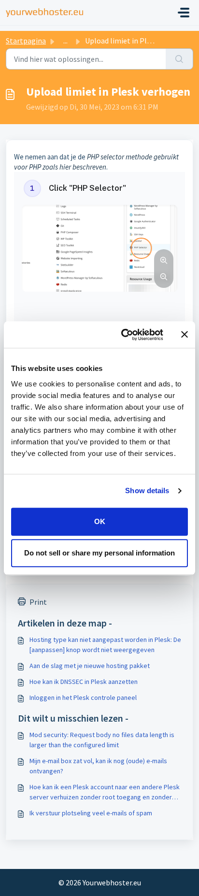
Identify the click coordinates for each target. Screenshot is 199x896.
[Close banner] (184, 334)
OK (99, 521)
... (65, 40)
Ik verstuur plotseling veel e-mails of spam (90, 813)
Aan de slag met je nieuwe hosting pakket (89, 665)
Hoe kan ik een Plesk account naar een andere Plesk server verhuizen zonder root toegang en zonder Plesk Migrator (104, 792)
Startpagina (26, 40)
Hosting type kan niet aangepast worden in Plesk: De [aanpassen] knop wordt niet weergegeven (105, 644)
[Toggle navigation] (183, 12)
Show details (147, 490)
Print (38, 602)
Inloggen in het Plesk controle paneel (83, 697)
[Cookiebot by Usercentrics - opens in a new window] (123, 334)
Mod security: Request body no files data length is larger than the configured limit (101, 739)
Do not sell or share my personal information (99, 553)
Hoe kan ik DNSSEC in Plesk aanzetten (83, 681)
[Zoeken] (179, 59)
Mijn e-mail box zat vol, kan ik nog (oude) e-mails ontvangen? (98, 765)
